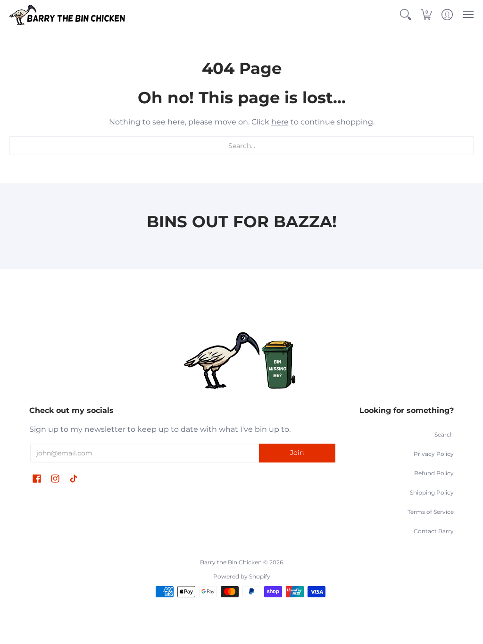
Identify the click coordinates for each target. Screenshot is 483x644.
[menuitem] (405, 15)
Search (444, 434)
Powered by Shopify (241, 576)
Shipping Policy (432, 492)
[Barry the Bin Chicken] (68, 15)
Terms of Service (431, 511)
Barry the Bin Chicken (231, 562)
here (280, 121)
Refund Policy (434, 473)
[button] (405, 15)
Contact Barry (434, 531)
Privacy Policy (434, 453)
